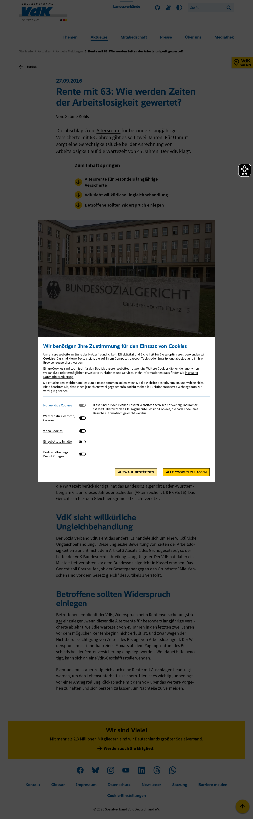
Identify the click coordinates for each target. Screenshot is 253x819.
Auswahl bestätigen (136, 472)
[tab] (61, 405)
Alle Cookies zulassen (186, 472)
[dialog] (126, 409)
